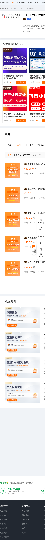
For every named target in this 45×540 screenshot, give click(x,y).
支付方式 (25, 533)
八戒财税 (3, 511)
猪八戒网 (3, 8)
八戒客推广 (4, 537)
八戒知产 (3, 515)
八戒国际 (3, 524)
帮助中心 (25, 524)
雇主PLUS (26, 528)
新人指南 (25, 515)
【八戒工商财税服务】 (27, 8)
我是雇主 (26, 505)
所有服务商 (13, 8)
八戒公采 (3, 528)
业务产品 (4, 505)
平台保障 (25, 511)
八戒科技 (3, 519)
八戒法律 (3, 533)
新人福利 (25, 519)
